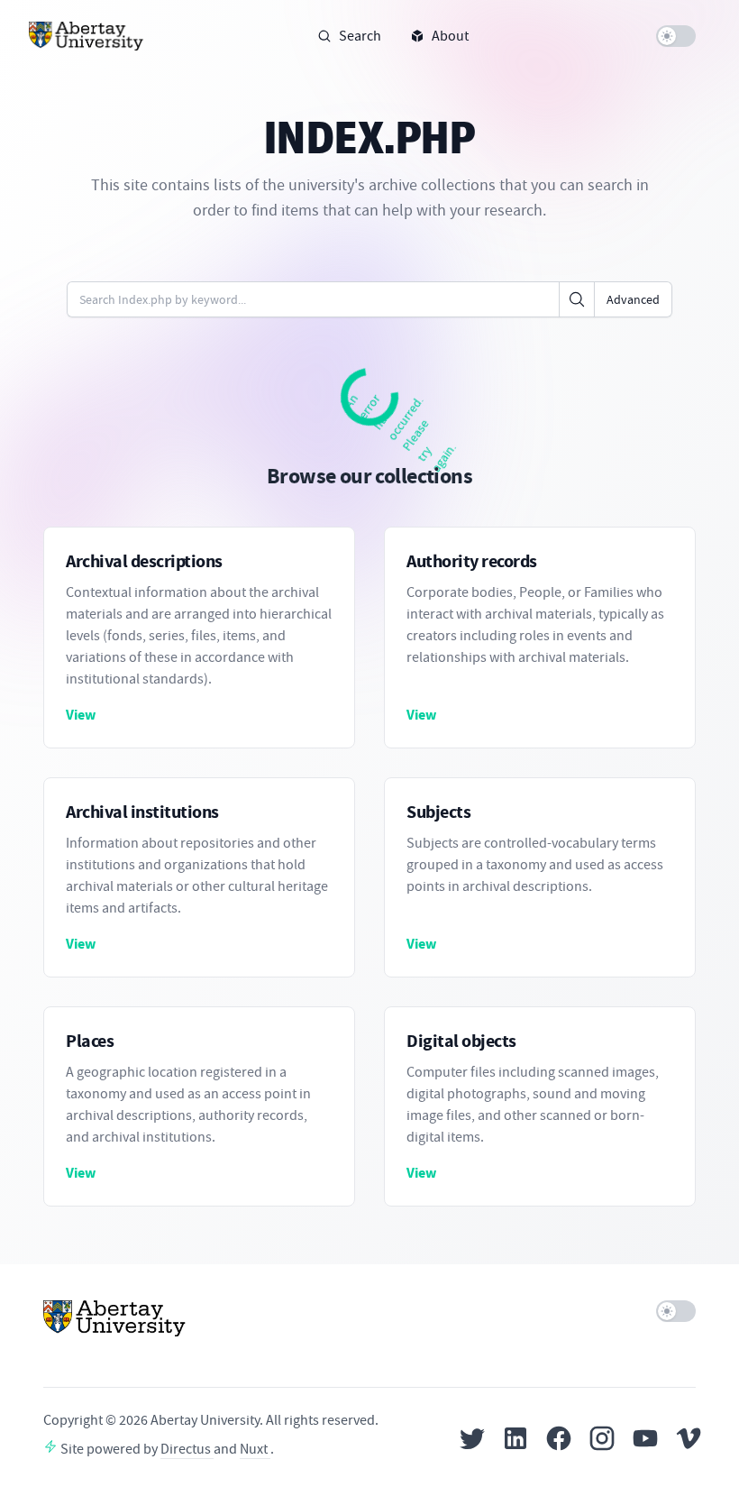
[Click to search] (577, 299)
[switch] (676, 36)
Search (360, 36)
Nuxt (255, 1449)
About (450, 36)
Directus (187, 1449)
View (81, 714)
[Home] (86, 36)
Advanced (633, 299)
